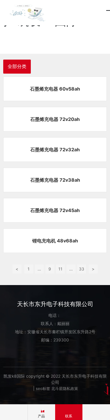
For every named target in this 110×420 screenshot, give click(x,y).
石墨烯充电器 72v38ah (55, 180)
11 (60, 268)
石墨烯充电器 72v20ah (55, 119)
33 (81, 268)
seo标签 (43, 388)
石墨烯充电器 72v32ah (55, 149)
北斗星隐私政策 (64, 388)
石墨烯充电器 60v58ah (55, 89)
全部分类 (17, 66)
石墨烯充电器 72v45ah (55, 210)
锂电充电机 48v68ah (55, 241)
